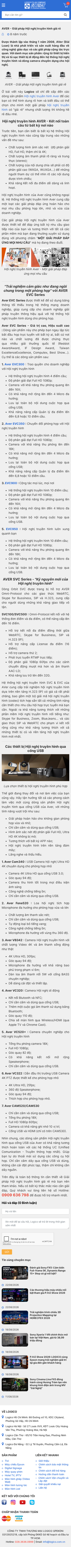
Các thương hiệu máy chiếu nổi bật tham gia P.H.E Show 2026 (48, 1291)
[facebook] (4, 1502)
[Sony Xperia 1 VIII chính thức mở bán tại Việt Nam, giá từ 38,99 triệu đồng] (15, 1340)
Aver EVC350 (15, 423)
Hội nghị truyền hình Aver (41, 96)
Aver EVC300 (14, 364)
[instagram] (13, 1502)
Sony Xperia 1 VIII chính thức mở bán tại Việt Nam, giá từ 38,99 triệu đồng (49, 1337)
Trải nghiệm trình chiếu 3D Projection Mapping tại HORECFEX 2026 (45, 1315)
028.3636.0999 (23, 1541)
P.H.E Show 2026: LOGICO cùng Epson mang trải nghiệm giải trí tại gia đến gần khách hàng (49, 1359)
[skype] (32, 1502)
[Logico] (35, 5)
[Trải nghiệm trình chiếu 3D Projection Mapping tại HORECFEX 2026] (15, 1317)
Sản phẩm (9, 1455)
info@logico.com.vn (53, 1541)
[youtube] (23, 1502)
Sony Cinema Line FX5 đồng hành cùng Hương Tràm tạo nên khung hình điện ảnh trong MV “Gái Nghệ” (48, 1384)
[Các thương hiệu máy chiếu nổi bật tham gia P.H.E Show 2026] (15, 1295)
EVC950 (12, 529)
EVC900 (11, 483)
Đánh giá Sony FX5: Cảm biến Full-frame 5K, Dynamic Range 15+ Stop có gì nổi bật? (47, 1270)
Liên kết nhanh (47, 1455)
